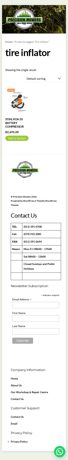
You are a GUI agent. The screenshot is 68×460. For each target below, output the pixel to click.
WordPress (29, 200)
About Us (16, 385)
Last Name (18, 326)
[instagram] (41, 178)
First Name (19, 313)
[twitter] (23, 178)
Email (14, 423)
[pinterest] (32, 178)
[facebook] (14, 178)
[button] (59, 451)
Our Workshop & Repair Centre (29, 392)
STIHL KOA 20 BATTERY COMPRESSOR (14, 122)
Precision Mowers (22, 196)
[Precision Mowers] (24, 29)
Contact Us (17, 399)
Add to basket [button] (17, 138)
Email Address (22, 299)
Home (8, 41)
